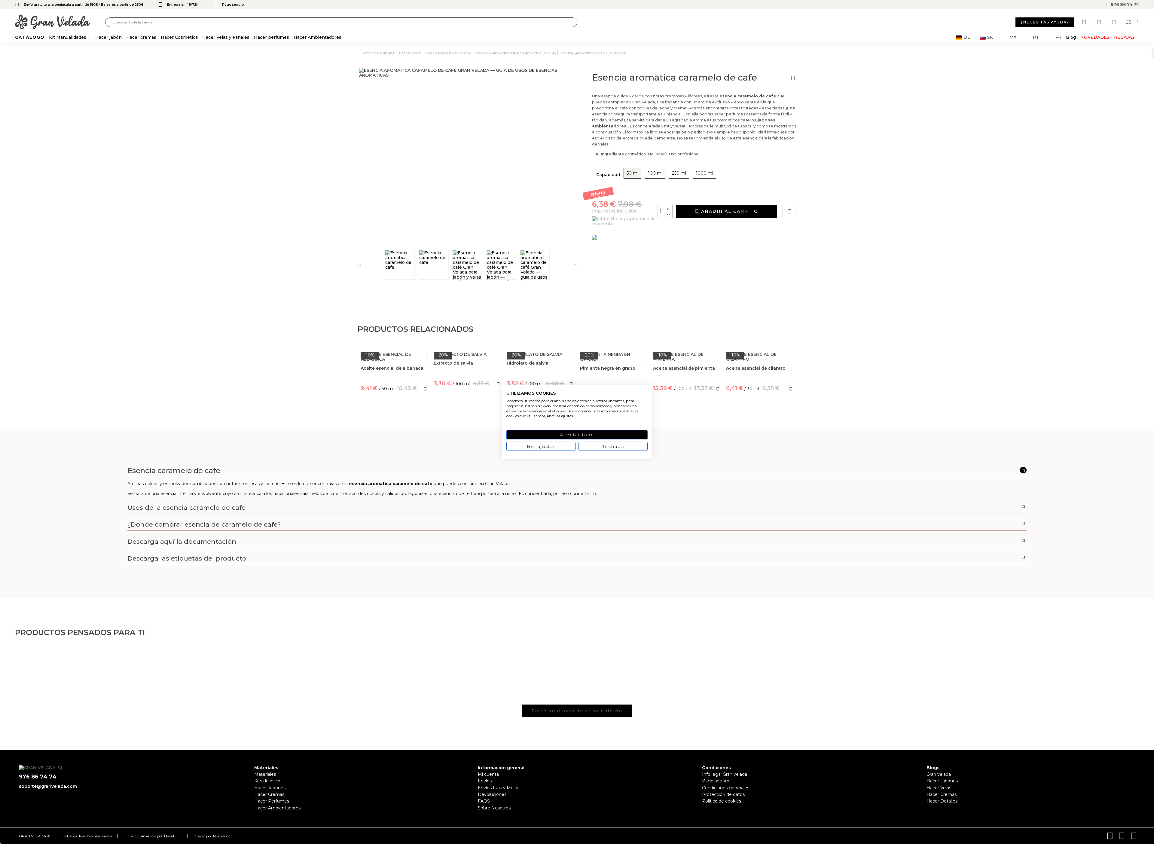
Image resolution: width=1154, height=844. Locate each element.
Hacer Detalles (942, 801)
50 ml (632, 173)
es (1129, 22)
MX (1012, 37)
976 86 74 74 (1124, 4)
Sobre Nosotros (494, 808)
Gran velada (939, 774)
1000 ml (704, 173)
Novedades (1095, 37)
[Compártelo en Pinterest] (826, 194)
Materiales (265, 774)
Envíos (485, 781)
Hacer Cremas (269, 794)
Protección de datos (723, 794)
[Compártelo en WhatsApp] (812, 194)
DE (967, 37)
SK (990, 37)
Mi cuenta (488, 774)
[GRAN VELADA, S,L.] (60, 22)
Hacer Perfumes (271, 801)
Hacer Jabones (269, 787)
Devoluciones (492, 794)
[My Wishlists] (1084, 22)
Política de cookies (721, 801)
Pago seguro (715, 781)
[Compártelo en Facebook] (819, 194)
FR (1058, 37)
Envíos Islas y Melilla (499, 787)
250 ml (679, 173)
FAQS (484, 801)
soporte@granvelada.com (48, 786)
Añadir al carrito (728, 211)
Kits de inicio (267, 781)
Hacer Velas (939, 787)
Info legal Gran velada (724, 774)
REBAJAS (1124, 37)
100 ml (655, 173)
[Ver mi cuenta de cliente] (1099, 22)
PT (1036, 37)
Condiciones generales (725, 787)
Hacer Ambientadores (277, 808)
